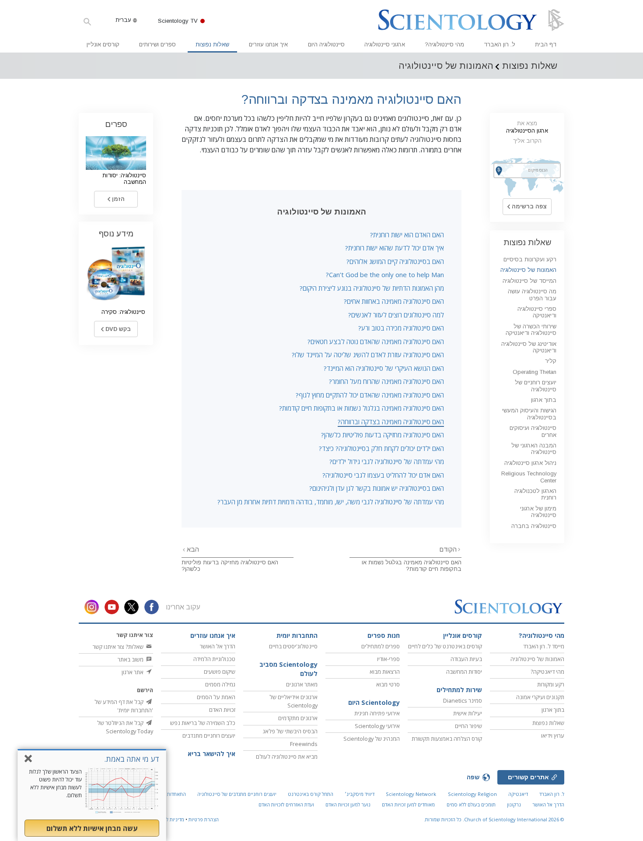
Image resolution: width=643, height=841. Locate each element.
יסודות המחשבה (464, 672)
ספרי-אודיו (388, 659)
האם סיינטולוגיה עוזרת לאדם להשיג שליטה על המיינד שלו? (368, 354)
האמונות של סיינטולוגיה (528, 270)
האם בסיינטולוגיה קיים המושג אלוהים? (395, 261)
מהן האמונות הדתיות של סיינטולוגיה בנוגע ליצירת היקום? (372, 288)
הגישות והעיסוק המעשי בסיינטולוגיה (529, 413)
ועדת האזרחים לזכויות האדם (286, 804)
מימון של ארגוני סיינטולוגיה (538, 511)
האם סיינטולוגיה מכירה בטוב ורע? (401, 328)
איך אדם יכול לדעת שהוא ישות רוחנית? (394, 247)
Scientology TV (178, 21)
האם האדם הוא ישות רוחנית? (407, 234)
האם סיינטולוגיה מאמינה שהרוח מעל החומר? (386, 381)
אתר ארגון (133, 672)
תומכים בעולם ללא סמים (471, 804)
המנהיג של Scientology (371, 738)
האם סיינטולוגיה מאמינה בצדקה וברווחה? (391, 421)
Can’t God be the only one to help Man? (385, 274)
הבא (192, 549)
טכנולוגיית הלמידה (214, 659)
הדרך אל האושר (217, 646)
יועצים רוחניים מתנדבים (208, 735)
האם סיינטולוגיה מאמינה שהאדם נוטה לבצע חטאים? (376, 341)
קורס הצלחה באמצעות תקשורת (447, 738)
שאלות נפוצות (212, 44)
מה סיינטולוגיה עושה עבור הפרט (532, 294)
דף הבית (545, 44)
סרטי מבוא (388, 684)
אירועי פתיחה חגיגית (377, 713)
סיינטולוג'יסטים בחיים (293, 646)
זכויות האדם (222, 710)
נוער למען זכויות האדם (347, 804)
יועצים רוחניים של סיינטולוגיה (535, 385)
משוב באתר (131, 659)
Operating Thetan (534, 372)
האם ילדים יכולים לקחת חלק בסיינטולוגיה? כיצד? (381, 448)
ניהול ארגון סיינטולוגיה (530, 463)
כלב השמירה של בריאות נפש (202, 723)
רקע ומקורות (550, 684)
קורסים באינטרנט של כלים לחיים (445, 646)
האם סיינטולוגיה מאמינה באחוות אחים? (394, 301)
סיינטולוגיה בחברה (533, 526)
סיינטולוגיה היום (326, 44)
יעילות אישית (467, 713)
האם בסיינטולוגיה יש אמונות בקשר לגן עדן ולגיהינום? (376, 488)
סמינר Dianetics (462, 700)
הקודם (448, 549)
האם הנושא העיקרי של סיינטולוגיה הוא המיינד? (384, 368)
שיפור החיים (468, 726)
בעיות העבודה (466, 659)
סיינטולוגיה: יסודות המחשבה (124, 178)
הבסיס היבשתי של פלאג (290, 731)
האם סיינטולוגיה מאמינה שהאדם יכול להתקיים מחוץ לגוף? (370, 395)
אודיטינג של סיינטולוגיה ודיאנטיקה (528, 347)
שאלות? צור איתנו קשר (119, 647)
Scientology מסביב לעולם (288, 669)
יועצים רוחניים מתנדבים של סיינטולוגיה (236, 794)
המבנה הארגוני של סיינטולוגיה (533, 448)
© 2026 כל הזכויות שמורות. (494, 819)
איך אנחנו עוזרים (268, 44)
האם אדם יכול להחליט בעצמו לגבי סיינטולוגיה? (383, 475)
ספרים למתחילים (380, 646)
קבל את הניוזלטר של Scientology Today (125, 727)
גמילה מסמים (220, 684)
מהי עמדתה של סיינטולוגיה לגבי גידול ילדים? (386, 461)
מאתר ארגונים (302, 684)
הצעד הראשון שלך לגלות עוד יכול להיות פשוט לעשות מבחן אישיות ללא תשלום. (55, 783)
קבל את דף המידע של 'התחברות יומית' (123, 706)
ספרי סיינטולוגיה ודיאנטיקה (536, 312)
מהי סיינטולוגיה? (444, 44)
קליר (550, 361)
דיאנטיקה (518, 794)
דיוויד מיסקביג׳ (359, 794)
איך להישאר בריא (211, 754)
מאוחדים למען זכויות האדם (408, 804)
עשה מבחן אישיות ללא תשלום (91, 828)
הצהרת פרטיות (204, 819)
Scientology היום (374, 702)
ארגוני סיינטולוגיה (384, 44)
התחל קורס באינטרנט (310, 794)
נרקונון (514, 804)
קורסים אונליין (103, 44)
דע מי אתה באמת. (131, 759)
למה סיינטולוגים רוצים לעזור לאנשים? (396, 314)
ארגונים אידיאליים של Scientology (293, 701)
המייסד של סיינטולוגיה (529, 281)
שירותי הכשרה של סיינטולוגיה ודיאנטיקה (531, 329)
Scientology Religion (472, 794)
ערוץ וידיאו (552, 735)
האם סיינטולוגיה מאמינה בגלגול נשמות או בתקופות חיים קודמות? (361, 408)
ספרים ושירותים (157, 44)
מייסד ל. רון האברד (543, 646)
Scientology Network (411, 794)
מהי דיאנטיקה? (547, 672)
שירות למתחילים (459, 690)
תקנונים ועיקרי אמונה (540, 697)
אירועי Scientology (377, 726)
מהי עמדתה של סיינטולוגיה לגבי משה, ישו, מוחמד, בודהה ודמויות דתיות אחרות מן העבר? (330, 501)
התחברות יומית (297, 635)
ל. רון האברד (499, 44)
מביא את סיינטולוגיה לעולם (287, 756)
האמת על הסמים (216, 697)
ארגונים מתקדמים (298, 718)
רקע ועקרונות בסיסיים (529, 259)
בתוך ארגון (543, 400)
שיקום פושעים (219, 672)
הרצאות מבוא (385, 672)
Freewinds (304, 744)
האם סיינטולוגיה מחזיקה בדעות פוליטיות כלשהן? (382, 434)
